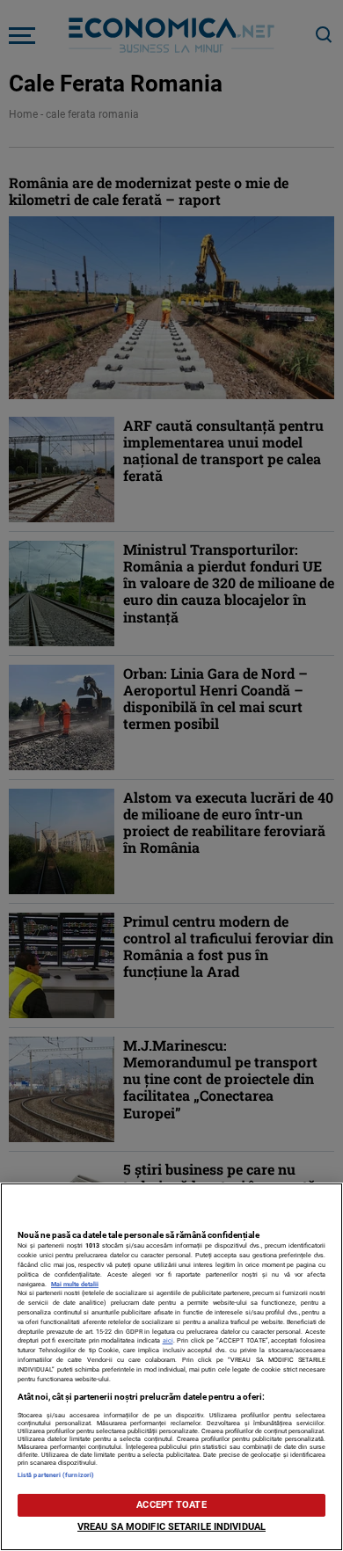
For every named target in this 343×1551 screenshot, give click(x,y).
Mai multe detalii (75, 1284)
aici (168, 1340)
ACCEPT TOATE (171, 1505)
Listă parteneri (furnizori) (56, 1475)
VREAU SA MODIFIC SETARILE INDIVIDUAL (171, 1527)
